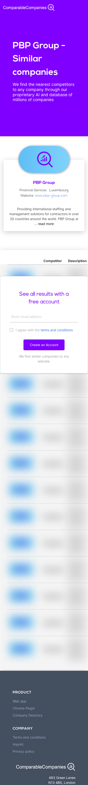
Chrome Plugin (24, 708)
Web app (20, 701)
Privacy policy (23, 751)
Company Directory (27, 715)
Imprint (18, 744)
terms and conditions (57, 330)
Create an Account (44, 345)
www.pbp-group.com (51, 196)
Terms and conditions (29, 737)
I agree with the (44, 330)
